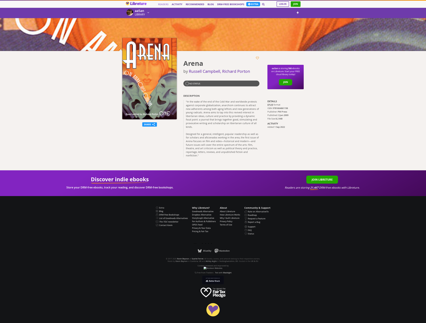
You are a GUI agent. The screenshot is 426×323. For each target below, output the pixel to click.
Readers (163, 4)
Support (251, 226)
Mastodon (224, 250)
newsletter (168, 221)
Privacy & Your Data (201, 228)
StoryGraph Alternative (203, 218)
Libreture (138, 4)
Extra (254, 4)
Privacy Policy (226, 221)
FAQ (250, 230)
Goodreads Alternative (202, 211)
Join (295, 3)
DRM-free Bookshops (230, 4)
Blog (211, 4)
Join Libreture (322, 179)
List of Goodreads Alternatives (173, 218)
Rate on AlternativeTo (258, 211)
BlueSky (207, 250)
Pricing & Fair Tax (200, 231)
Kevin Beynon (182, 261)
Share (149, 124)
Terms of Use (226, 224)
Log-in (283, 3)
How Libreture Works (230, 214)
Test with (223, 272)
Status (251, 233)
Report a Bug (254, 222)
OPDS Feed (197, 224)
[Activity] (298, 13)
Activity (177, 4)
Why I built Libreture (229, 218)
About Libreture (227, 211)
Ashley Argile (211, 261)
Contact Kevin (166, 225)
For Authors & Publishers (204, 221)
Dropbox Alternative (201, 214)
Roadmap (252, 215)
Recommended (195, 4)
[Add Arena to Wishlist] (257, 58)
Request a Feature (256, 218)
